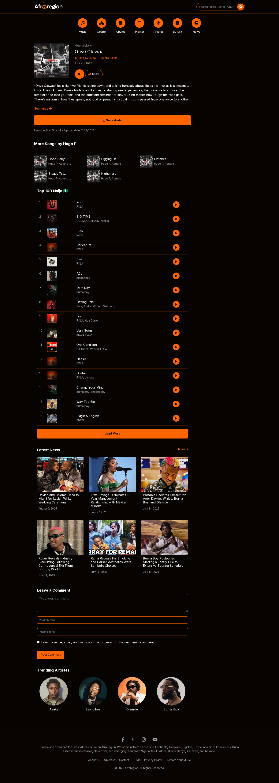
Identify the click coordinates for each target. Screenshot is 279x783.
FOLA (79, 206)
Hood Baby (56, 159)
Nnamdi (56, 130)
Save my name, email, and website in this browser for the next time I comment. (97, 642)
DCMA (136, 760)
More (182, 449)
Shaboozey (98, 391)
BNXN (80, 334)
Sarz (79, 306)
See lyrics (41, 108)
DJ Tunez (82, 349)
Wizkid (104, 220)
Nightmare (108, 173)
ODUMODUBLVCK (87, 220)
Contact (124, 760)
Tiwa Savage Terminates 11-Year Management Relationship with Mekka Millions (111, 500)
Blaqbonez (83, 277)
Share (96, 74)
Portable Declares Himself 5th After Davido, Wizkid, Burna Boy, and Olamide (164, 498)
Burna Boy (82, 292)
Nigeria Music (83, 45)
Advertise (109, 760)
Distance (160, 159)
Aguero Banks (108, 57)
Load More (112, 433)
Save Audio (114, 120)
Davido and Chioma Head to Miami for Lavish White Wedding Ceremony (59, 498)
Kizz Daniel (92, 320)
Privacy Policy (153, 760)
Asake (87, 306)
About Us (94, 760)
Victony (89, 377)
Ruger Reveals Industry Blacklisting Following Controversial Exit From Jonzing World (56, 563)
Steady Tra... (57, 173)
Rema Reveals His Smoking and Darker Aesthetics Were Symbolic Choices (111, 561)
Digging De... (110, 159)
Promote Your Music (178, 760)
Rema (80, 235)
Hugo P (93, 57)
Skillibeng (109, 306)
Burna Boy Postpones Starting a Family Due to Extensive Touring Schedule (163, 561)
